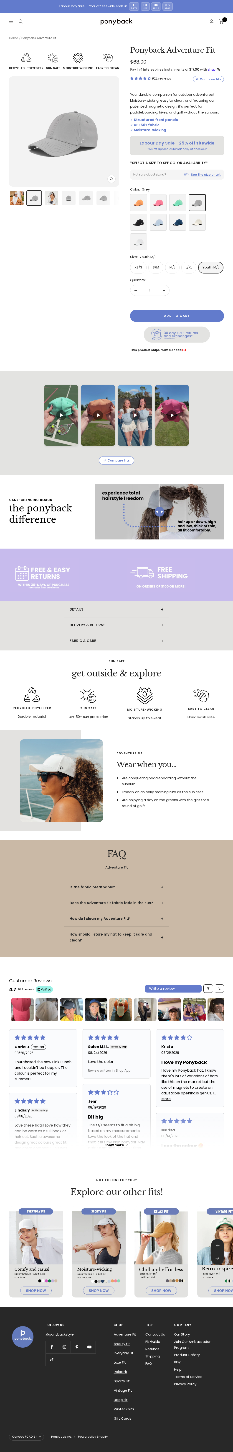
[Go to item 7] (169, 1009)
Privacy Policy (185, 1384)
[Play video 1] (61, 415)
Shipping (152, 1356)
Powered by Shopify (93, 1436)
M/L (172, 267)
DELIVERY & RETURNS (88, 625)
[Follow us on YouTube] (89, 1347)
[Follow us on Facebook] (52, 1347)
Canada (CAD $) (24, 1436)
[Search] (21, 21)
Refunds (152, 1348)
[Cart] (221, 21)
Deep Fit (121, 1399)
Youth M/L (211, 267)
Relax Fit (120, 1371)
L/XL (189, 267)
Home (13, 38)
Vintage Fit (123, 1390)
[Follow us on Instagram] (64, 1347)
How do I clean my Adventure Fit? (100, 918)
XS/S (138, 267)
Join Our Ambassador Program (192, 1344)
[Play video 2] (98, 415)
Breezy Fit (122, 1343)
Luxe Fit (120, 1362)
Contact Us (155, 1334)
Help (178, 1369)
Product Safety (187, 1354)
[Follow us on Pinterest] (77, 1347)
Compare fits (208, 79)
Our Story (182, 1334)
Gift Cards (122, 1418)
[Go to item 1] (22, 1009)
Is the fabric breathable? (92, 887)
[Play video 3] (135, 415)
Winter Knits (124, 1409)
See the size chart (206, 174)
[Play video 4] (172, 415)
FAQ (148, 1363)
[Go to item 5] (120, 1009)
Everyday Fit (124, 1353)
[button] (141, 78)
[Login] (212, 21)
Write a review (162, 988)
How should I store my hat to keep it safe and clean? (111, 937)
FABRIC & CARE (83, 640)
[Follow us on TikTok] (52, 1359)
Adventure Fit (125, 1334)
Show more (114, 1145)
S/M (156, 267)
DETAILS (77, 609)
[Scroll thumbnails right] (218, 1009)
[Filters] (208, 988)
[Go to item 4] (96, 1009)
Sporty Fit (122, 1381)
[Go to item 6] (145, 1009)
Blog (177, 1362)
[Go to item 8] (194, 1009)
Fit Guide (152, 1341)
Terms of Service (188, 1376)
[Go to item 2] (46, 1009)
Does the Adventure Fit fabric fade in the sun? (111, 902)
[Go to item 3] (71, 1009)
